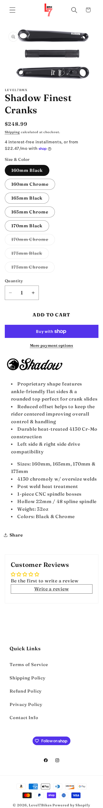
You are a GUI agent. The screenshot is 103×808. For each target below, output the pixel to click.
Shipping (12, 132)
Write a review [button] (51, 589)
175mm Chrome (33, 268)
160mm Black (27, 170)
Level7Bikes (40, 805)
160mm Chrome (30, 184)
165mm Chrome (30, 212)
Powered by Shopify (71, 805)
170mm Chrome (33, 240)
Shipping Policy (28, 678)
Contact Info (24, 717)
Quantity (14, 280)
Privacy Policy (26, 704)
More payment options (51, 345)
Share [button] (16, 535)
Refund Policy (26, 691)
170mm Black (27, 225)
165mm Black (27, 198)
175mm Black (30, 254)
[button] (12, 10)
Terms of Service (29, 664)
